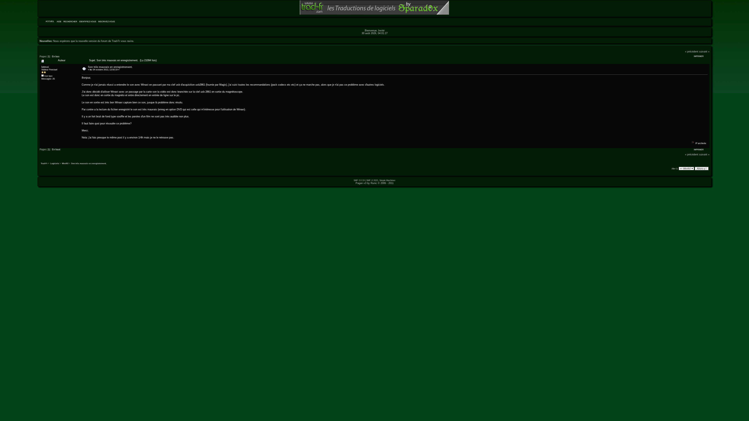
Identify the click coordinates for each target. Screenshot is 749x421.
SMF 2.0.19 (359, 180)
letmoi (45, 66)
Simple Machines (387, 180)
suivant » (704, 51)
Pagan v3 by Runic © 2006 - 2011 (375, 183)
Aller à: (675, 168)
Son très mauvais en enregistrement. (110, 66)
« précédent (691, 51)
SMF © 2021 (372, 180)
